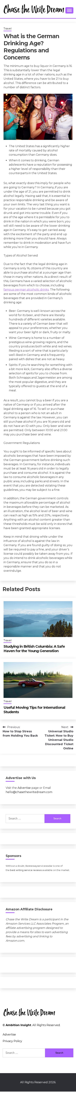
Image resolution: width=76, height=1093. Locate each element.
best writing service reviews (26, 870)
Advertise (24, 787)
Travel (7, 28)
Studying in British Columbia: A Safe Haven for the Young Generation (34, 648)
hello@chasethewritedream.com (29, 792)
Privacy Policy (12, 1041)
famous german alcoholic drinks (26, 289)
